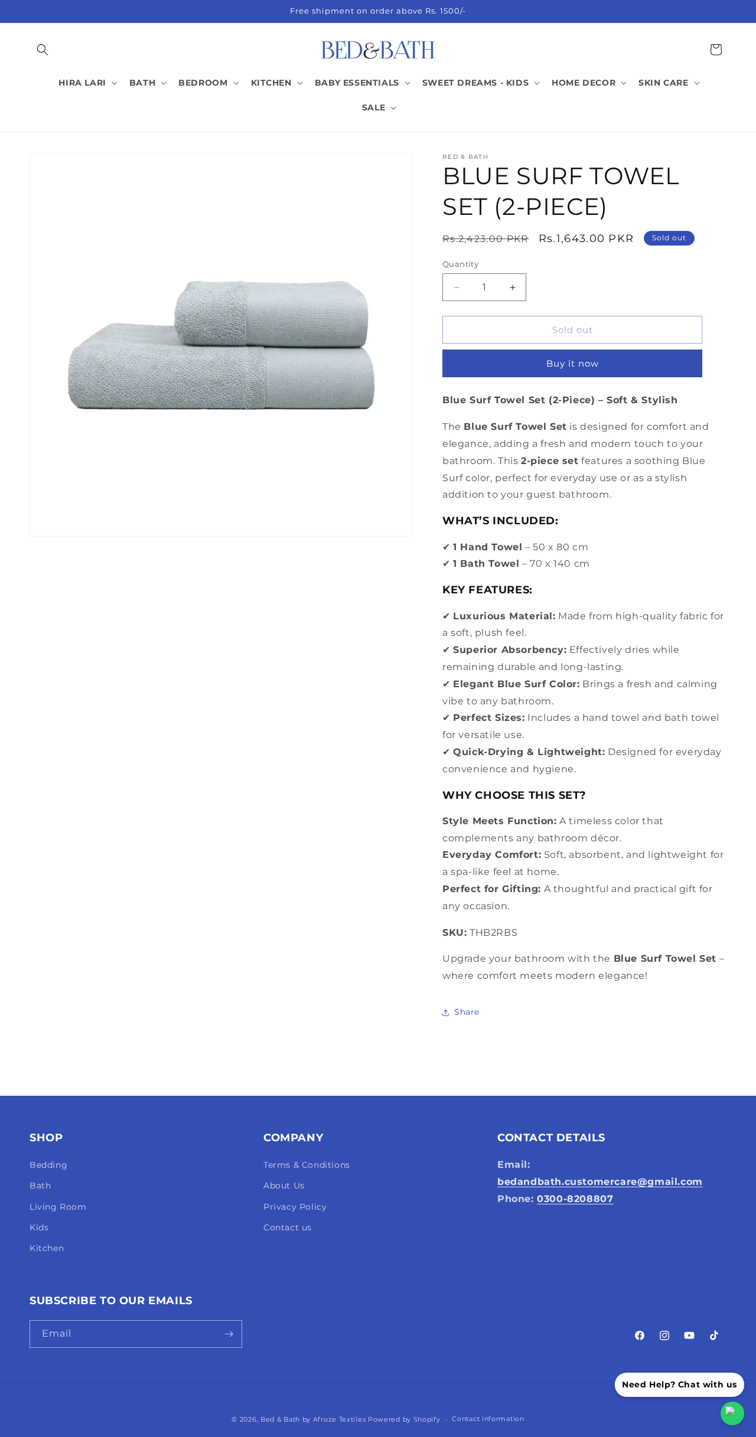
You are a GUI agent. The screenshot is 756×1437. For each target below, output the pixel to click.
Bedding (48, 1165)
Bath (40, 1186)
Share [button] (467, 1012)
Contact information (488, 1419)
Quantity (460, 264)
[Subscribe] (229, 1334)
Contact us (287, 1227)
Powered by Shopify (404, 1419)
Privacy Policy (295, 1206)
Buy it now (572, 363)
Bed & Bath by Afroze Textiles (313, 1419)
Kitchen (47, 1248)
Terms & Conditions (306, 1165)
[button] (43, 50)
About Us (284, 1186)
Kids (39, 1227)
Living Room (58, 1206)
